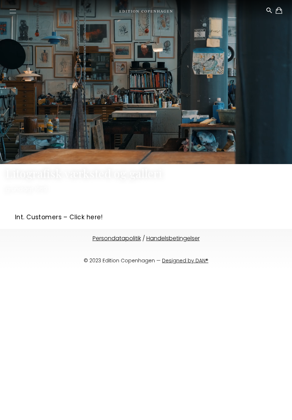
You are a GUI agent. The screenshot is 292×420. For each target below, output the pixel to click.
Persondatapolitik (117, 238)
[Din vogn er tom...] (279, 11)
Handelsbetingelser (173, 238)
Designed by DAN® (185, 260)
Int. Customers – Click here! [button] (59, 217)
